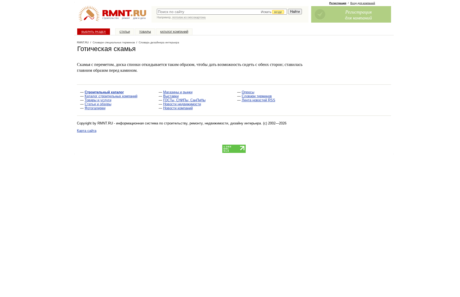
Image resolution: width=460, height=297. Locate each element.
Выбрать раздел (93, 31)
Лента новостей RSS (258, 100)
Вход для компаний (362, 3)
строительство (110, 18)
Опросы (248, 92)
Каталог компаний (174, 31)
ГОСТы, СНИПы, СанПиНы (184, 100)
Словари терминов (257, 96)
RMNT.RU (83, 42)
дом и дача (139, 18)
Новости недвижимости (182, 104)
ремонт (126, 18)
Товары (145, 31)
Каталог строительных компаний (111, 96)
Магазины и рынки (177, 92)
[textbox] (222, 12)
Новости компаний (178, 108)
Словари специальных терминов (114, 42)
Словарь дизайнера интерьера (159, 42)
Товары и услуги (98, 100)
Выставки (171, 96)
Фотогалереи (95, 108)
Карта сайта (86, 131)
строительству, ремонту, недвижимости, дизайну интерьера (212, 123)
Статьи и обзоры (98, 104)
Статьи (125, 31)
